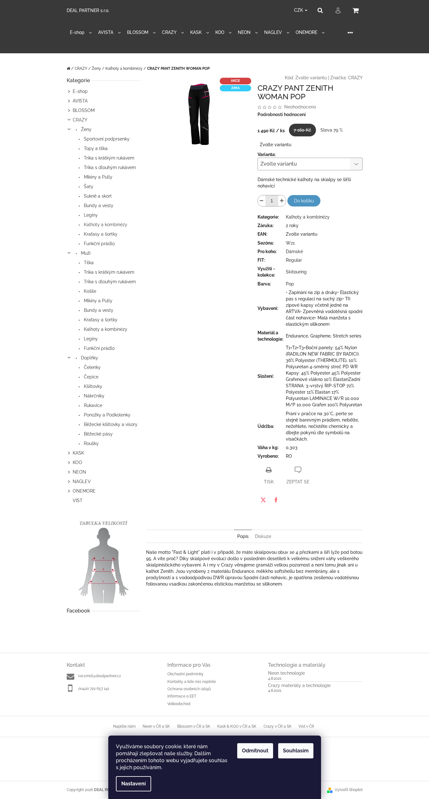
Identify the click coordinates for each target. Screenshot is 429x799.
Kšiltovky (92, 386)
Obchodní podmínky (185, 674)
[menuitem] (81, 32)
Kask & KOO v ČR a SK (236, 726)
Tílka (88, 262)
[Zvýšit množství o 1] (282, 200)
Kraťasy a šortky (100, 234)
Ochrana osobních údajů (189, 689)
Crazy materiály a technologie (299, 685)
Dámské (294, 251)
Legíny (90, 215)
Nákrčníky (93, 395)
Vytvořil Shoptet (349, 790)
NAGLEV (82, 481)
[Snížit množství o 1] (261, 200)
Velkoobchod (179, 704)
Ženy (85, 129)
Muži (85, 253)
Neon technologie (286, 673)
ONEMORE (84, 491)
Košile (89, 291)
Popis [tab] (243, 536)
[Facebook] (276, 500)
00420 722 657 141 (93, 688)
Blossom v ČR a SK (193, 726)
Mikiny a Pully (97, 177)
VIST (78, 500)
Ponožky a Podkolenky (107, 414)
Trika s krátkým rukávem (108, 157)
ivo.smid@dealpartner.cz (99, 676)
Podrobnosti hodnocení (282, 114)
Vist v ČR (306, 726)
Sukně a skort (97, 196)
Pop (290, 283)
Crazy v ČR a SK (278, 726)
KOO (77, 462)
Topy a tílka (95, 148)
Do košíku (304, 200)
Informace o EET (181, 696)
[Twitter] (263, 500)
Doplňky (89, 357)
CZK (299, 10)
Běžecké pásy (98, 433)
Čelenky (92, 367)
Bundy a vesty (98, 205)
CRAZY (80, 119)
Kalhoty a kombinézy (105, 224)
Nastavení (133, 784)
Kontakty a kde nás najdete (191, 681)
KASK (78, 452)
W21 (290, 243)
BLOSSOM (84, 110)
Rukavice (92, 405)
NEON (79, 472)
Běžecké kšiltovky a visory (110, 424)
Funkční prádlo (99, 243)
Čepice (90, 376)
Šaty (88, 186)
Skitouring (296, 271)
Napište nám (124, 726)
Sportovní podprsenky (106, 138)
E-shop (80, 91)
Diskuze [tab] (263, 536)
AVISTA (80, 100)
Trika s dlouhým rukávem (109, 167)
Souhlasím (296, 751)
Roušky (91, 443)
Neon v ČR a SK (156, 726)
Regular (294, 260)
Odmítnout (255, 751)
